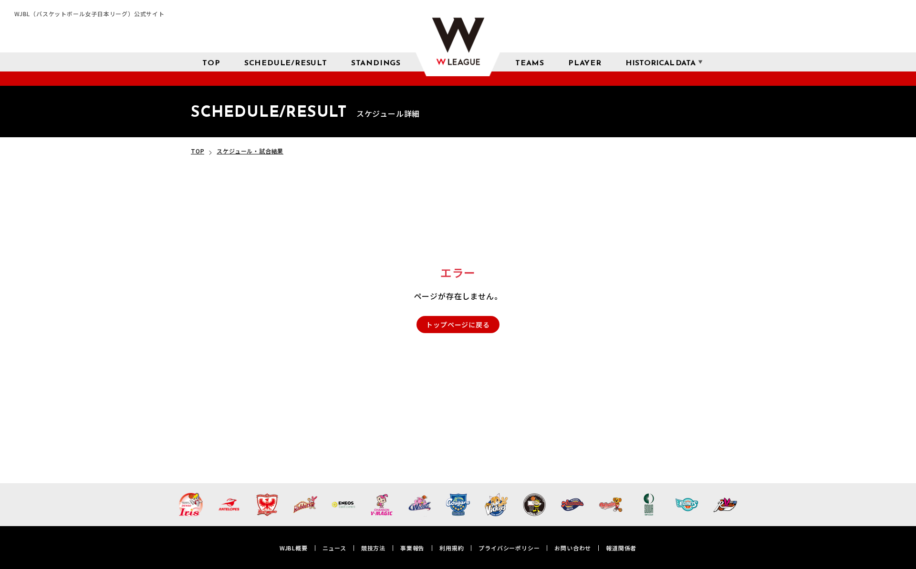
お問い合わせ (572, 548)
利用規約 (451, 548)
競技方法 (373, 548)
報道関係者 (621, 548)
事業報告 (412, 548)
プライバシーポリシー (509, 548)
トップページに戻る (457, 324)
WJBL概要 (294, 548)
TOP (197, 151)
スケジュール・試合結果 (250, 151)
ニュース (334, 548)
